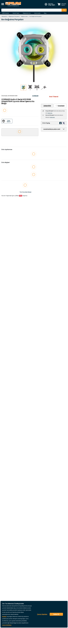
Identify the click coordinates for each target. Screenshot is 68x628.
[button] (2, 4)
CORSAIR (35, 96)
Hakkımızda (37, 13)
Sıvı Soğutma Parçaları (35, 16)
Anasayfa (4, 16)
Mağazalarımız (27, 13)
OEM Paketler (5, 13)
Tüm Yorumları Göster (25, 192)
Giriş (20, 195)
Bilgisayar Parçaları (14, 16)
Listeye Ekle (47, 106)
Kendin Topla (16, 13)
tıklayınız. (50, 113)
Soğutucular (24, 16)
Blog (45, 13)
